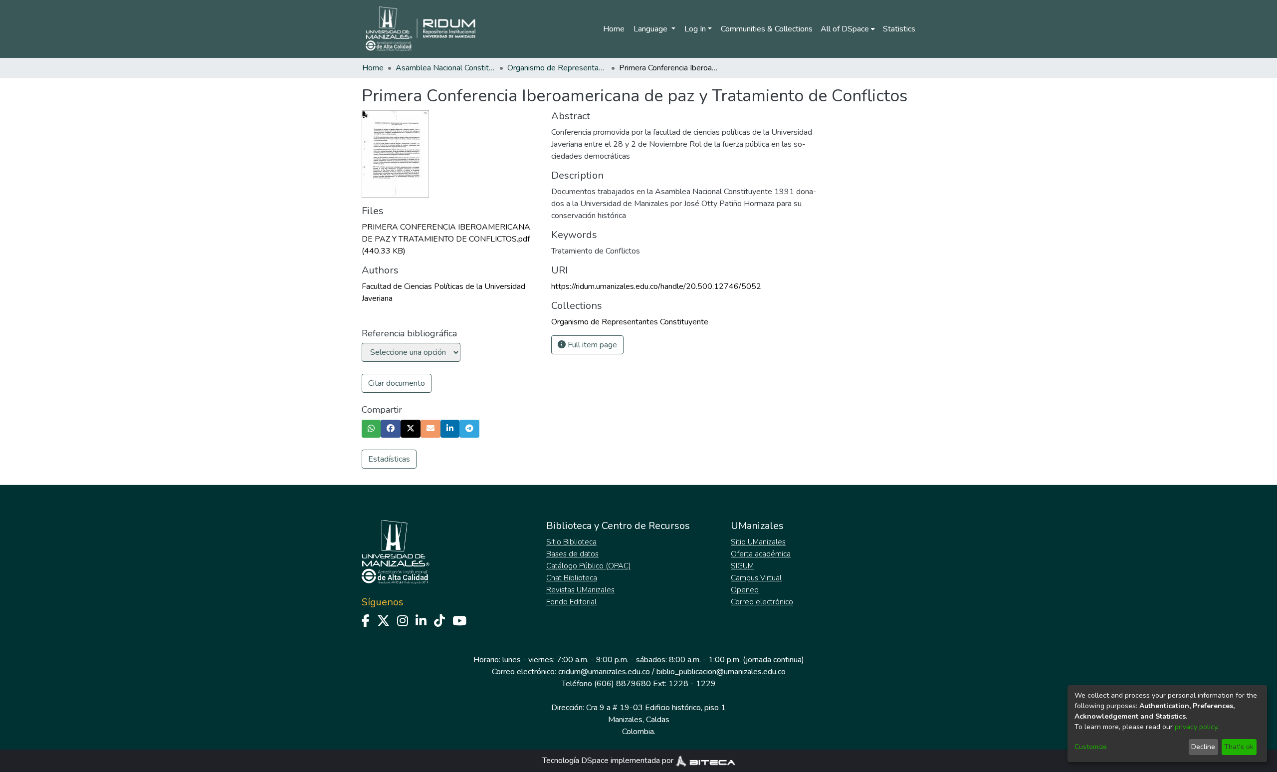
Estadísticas (389, 459)
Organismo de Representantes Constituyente (557, 67)
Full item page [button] (591, 344)
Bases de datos (572, 554)
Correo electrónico (762, 602)
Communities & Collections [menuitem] (767, 28)
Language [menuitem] (651, 28)
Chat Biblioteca (571, 578)
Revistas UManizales (580, 590)
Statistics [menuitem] (899, 28)
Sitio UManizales (758, 542)
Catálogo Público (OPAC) (588, 566)
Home (614, 28)
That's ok (1239, 747)
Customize (1090, 747)
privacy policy (1196, 727)
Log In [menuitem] (695, 28)
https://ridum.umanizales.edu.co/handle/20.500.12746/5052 (656, 286)
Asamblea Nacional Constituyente (445, 67)
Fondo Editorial (571, 602)
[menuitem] (848, 29)
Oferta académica (761, 554)
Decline (1203, 747)
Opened (745, 590)
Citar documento (396, 383)
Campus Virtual (756, 578)
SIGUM (742, 566)
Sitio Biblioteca (571, 542)
